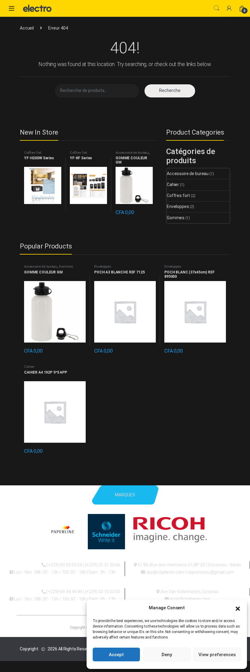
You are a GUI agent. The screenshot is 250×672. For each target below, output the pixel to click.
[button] (238, 608)
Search (216, 8)
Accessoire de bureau (132, 153)
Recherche (169, 90)
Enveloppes (178, 206)
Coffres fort (32, 153)
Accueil (27, 28)
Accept (116, 654)
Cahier (173, 184)
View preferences (217, 654)
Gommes (175, 217)
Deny (167, 654)
